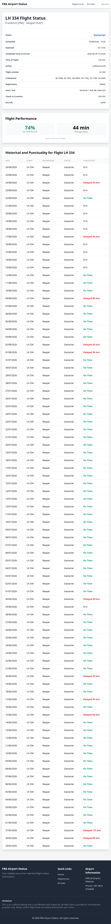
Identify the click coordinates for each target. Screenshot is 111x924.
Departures (78, 4)
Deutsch (105, 4)
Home (61, 874)
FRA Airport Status (14, 4)
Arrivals (91, 4)
